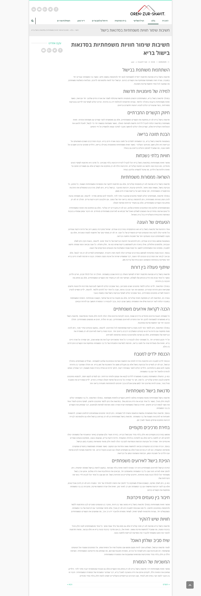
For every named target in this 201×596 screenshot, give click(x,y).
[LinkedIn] (33, 9)
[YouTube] (39, 9)
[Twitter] (50, 9)
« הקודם (166, 584)
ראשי (77, 30)
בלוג (71, 30)
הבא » (69, 584)
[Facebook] (56, 9)
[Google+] (45, 9)
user (132, 62)
